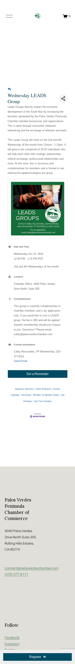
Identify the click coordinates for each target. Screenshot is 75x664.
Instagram (12, 644)
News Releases (43, 389)
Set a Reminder (37, 374)
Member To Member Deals (46, 395)
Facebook (12, 638)
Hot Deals (26, 395)
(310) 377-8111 (16, 574)
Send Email (20, 361)
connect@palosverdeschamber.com (31, 568)
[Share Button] (63, 98)
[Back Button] (9, 89)
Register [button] (35, 657)
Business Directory (24, 389)
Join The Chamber (43, 401)
